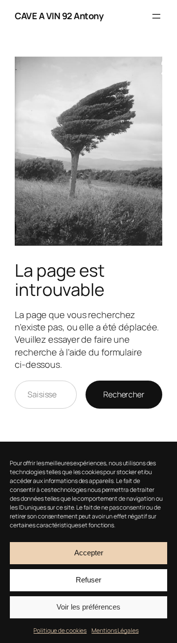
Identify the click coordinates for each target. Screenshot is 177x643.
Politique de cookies (60, 630)
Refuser (88, 580)
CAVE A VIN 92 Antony (59, 16)
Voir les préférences (88, 607)
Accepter (88, 552)
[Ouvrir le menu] (156, 16)
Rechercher (124, 394)
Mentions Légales (114, 630)
